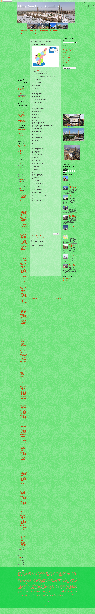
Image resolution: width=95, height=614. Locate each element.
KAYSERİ (44, 591)
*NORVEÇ (49, 581)
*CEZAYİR (43, 574)
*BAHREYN (74, 572)
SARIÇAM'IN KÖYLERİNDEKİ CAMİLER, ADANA (23, 488)
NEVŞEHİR (24, 592)
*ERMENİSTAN (28, 575)
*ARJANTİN (37, 572)
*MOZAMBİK (29, 581)
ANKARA (33, 588)
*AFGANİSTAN (24, 572)
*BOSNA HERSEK (44, 573)
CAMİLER (33, 33)
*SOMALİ (57, 582)
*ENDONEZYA (20, 575)
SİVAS (74, 592)
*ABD (19, 572)
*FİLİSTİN (61, 575)
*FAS (44, 575)
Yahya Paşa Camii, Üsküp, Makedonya (72, 216)
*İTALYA (25, 587)
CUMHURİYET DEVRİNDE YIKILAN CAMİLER (68, 50)
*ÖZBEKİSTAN (39, 586)
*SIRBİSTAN (52, 582)
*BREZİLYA (57, 573)
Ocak (21, 549)
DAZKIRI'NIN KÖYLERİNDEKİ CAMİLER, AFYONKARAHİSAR (23, 277)
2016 (20, 553)
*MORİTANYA (22, 581)
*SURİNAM (74, 582)
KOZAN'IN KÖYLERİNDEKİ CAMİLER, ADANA (23, 503)
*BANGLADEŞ (20, 573)
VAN (52, 594)
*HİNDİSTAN (28, 578)
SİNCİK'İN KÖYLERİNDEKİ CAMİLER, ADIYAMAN (23, 402)
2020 (20, 172)
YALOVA (56, 594)
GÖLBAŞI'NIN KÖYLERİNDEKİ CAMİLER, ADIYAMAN (23, 422)
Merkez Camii (36, 70)
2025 (20, 163)
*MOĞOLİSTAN (36, 581)
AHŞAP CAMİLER (66, 60)
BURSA (44, 590)
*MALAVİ (36, 580)
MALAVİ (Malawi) (21, 96)
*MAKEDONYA (29, 580)
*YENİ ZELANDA (73, 585)
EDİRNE (70, 590)
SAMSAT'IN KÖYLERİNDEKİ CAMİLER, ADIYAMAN (23, 412)
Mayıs (21, 190)
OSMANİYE (41, 592)
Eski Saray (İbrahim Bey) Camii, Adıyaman (23, 381)
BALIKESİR (68, 588)
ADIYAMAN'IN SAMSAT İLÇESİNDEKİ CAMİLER (23, 407)
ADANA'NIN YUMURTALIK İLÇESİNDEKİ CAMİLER (23, 459)
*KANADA (51, 578)
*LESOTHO (53, 579)
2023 (20, 167)
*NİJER (53, 581)
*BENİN (31, 573)
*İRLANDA (61, 586)
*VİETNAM (64, 585)
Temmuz (22, 186)
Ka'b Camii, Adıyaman (22, 377)
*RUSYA (41, 582)
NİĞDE (31, 592)
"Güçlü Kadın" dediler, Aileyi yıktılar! (22, 118)
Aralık (21, 177)
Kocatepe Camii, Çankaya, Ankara (72, 226)
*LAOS (49, 579)
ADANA (36, 235)
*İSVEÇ (76, 586)
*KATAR (62, 578)
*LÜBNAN (58, 579)
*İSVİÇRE (20, 587)
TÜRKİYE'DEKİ (33, 30)
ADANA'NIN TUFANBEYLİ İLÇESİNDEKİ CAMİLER (23, 469)
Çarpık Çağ (20, 133)
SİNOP (69, 592)
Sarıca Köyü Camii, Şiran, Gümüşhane (23, 332)
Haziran (22, 188)
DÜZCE (65, 590)
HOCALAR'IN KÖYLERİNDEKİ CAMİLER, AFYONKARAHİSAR (23, 259)
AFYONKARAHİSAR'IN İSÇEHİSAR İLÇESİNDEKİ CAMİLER (23, 248)
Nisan (21, 192)
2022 (20, 169)
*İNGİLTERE (51, 586)
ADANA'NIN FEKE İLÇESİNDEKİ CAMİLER (23, 517)
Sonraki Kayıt (33, 298)
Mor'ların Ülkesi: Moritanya (21, 89)
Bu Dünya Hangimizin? (22, 129)
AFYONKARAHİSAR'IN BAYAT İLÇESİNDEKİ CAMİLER (23, 311)
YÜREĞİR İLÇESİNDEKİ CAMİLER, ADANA (23, 449)
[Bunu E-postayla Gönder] (53, 234)
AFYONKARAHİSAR (70, 587)
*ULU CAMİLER (46, 585)
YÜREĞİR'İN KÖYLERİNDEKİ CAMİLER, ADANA (23, 454)
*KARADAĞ (57, 578)
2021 (20, 170)
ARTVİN (52, 588)
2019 (20, 174)
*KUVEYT (44, 579)
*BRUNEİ (61, 573)
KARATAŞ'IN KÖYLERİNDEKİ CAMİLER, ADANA (23, 508)
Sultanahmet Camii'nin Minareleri (72, 187)
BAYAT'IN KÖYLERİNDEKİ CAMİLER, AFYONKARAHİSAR (23, 316)
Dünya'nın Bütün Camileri (38, 6)
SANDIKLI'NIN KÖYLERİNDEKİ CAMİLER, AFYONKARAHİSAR (23, 231)
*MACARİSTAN (74, 579)
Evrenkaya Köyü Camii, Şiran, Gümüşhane (23, 365)
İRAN (37, 595)
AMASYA (27, 588)
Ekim (21, 181)
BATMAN (21, 590)
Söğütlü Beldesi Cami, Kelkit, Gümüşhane (23, 358)
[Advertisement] (45, 287)
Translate (72, 70)
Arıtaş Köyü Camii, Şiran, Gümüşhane (23, 348)
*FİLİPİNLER (55, 575)
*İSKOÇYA (66, 586)
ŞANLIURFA (54, 595)
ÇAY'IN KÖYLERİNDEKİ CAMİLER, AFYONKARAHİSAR (23, 295)
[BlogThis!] (55, 234)
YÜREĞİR (40, 235)
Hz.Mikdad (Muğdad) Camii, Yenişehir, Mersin (72, 196)
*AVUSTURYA (58, 572)
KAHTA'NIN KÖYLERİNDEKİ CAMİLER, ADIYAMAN (23, 417)
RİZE (47, 592)
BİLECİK (50, 590)
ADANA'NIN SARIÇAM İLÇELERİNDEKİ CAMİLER (23, 484)
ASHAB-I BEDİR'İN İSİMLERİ (21, 151)
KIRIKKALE (51, 591)
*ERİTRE (34, 575)
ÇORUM (26, 595)
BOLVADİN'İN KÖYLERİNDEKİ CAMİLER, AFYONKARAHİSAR (23, 306)
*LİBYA (68, 579)
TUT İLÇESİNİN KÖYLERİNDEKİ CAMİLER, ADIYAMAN (23, 393)
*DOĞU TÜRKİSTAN (72, 574)
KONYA (70, 591)
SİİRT (19, 594)
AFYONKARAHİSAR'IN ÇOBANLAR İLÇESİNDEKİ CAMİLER (23, 289)
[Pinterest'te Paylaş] (58, 234)
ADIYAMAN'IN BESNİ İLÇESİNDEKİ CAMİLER (23, 436)
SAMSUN (58, 592)
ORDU (36, 592)
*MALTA (55, 580)
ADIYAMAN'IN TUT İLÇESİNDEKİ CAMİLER (23, 388)
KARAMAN (36, 591)
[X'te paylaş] (56, 234)
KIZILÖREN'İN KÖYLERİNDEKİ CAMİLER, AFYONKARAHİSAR (23, 242)
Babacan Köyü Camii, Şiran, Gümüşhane (23, 362)
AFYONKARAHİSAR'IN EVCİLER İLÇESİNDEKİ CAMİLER (23, 265)
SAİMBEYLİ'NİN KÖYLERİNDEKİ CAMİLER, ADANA (23, 498)
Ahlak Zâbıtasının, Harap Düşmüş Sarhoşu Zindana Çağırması (22, 115)
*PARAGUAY (20, 582)
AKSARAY (20, 588)
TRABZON (36, 594)
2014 (20, 557)
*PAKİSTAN (64, 581)
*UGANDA (40, 585)
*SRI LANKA (63, 582)
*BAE (69, 572)
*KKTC (25, 579)
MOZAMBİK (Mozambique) (20, 91)
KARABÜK (30, 591)
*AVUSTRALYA (51, 572)
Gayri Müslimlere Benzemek (21, 156)
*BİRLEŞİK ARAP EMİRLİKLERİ (27, 574)
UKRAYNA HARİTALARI (20, 94)
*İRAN (56, 586)
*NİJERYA (58, 581)
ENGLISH (65, 62)
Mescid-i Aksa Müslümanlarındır (72, 207)
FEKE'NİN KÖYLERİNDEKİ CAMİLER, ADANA (23, 522)
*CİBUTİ (47, 574)
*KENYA (74, 578)
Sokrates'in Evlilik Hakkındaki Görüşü (21, 112)
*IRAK (34, 578)
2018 (20, 176)
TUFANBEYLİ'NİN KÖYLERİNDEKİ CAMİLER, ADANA (23, 474)
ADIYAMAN (61, 587)
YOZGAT (61, 594)
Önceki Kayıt (57, 298)
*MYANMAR (43, 581)
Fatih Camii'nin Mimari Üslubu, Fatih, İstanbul (73, 245)
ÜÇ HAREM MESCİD (67, 55)
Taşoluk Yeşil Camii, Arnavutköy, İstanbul (72, 255)
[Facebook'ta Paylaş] (57, 234)
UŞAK (48, 594)
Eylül (21, 183)
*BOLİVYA (36, 573)
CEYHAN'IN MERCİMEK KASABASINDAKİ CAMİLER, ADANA (23, 532)
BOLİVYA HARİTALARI (22, 97)
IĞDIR (25, 591)
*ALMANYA (30, 572)
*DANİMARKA (53, 574)
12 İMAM (20, 153)
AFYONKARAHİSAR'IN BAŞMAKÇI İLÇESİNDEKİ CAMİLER (23, 322)
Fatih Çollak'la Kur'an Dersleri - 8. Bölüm (22, 146)
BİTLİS (60, 590)
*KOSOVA (39, 579)
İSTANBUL (43, 595)
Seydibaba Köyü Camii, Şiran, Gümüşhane (23, 369)
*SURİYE (19, 584)
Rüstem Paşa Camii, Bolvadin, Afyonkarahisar (23, 301)
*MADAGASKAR (22, 580)
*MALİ (59, 580)
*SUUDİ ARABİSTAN (39, 584)
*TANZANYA (59, 584)
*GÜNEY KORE (46, 576)
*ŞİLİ (29, 587)
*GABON (66, 575)
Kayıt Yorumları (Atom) (37, 301)
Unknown (66, 280)
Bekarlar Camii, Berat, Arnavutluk (72, 177)
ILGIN (76, 590)
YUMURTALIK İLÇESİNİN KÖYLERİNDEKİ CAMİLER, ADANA (23, 464)
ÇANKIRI (21, 595)
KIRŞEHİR (64, 591)
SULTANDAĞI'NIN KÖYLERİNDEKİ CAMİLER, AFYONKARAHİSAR (23, 213)
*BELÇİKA (27, 573)
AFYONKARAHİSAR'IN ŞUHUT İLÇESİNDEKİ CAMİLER (23, 197)
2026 (20, 161)
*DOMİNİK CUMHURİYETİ (62, 574)
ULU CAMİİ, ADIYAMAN (23, 384)
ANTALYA (39, 588)
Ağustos (22, 184)
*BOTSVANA (52, 573)
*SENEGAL (47, 582)
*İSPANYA (71, 586)
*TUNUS (24, 585)
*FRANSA (49, 575)
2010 (20, 564)
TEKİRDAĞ (24, 594)
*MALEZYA (50, 580)
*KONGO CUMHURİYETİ (32, 579)
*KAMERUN (46, 578)
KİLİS (19, 592)
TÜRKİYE (69, 126)
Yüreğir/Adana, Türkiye (40, 237)
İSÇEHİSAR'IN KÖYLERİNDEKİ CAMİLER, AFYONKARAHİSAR (23, 254)
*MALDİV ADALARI (43, 580)
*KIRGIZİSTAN (20, 579)
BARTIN (75, 588)
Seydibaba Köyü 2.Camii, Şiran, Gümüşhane (23, 351)
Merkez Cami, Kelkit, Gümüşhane (23, 340)
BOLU (31, 590)
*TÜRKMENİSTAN (34, 585)
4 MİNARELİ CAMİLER (35, 587)
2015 (20, 555)
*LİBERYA (64, 579)
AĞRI (63, 588)
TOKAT (29, 594)
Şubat (21, 547)
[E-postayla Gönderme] (51, 233)
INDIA (21, 591)
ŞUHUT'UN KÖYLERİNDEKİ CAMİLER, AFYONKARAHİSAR (23, 202)
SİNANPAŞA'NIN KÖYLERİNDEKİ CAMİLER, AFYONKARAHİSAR (23, 225)
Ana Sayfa (45, 298)
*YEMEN (68, 585)
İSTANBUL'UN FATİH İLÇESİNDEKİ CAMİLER (73, 236)
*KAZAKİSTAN (68, 578)
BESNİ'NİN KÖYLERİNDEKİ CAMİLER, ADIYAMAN (23, 441)
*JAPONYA (39, 578)
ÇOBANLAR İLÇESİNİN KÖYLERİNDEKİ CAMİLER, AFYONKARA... (23, 283)
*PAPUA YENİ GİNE (72, 581)
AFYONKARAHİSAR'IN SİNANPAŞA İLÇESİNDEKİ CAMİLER (23, 219)
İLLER (64, 52)
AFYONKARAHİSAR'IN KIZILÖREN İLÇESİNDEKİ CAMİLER (23, 236)
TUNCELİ (43, 594)
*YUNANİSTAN (20, 586)
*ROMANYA (36, 582)
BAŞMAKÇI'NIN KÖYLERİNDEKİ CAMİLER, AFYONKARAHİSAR (23, 328)
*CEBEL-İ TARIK (37, 574)
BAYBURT (26, 590)
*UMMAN (54, 585)
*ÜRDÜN (45, 586)
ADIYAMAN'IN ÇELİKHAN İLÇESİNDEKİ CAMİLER (23, 426)
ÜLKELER (65, 54)
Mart (21, 193)
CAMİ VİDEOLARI (66, 57)
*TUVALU (28, 585)
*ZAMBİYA (27, 586)
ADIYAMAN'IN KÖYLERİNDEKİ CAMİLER (23, 444)
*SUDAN (68, 582)
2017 (20, 551)
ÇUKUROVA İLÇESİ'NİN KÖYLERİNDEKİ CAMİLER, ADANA (23, 527)
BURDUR (38, 590)
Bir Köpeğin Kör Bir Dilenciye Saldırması (22, 121)
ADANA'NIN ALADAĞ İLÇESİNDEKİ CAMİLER (23, 544)
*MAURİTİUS (65, 580)
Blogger (44, 605)
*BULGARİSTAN (68, 573)
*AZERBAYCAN (64, 572)
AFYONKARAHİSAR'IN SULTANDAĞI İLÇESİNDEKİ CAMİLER (23, 207)
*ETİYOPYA (40, 575)
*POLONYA (26, 582)
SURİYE (64, 592)
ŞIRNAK (59, 595)
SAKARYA (52, 592)
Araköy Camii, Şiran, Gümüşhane (23, 344)
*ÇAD (31, 586)
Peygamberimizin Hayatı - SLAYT (21, 149)
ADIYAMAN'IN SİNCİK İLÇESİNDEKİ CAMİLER (23, 398)
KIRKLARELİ (57, 591)
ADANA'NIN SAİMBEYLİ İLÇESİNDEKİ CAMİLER (23, 493)
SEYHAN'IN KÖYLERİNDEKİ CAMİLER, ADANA (23, 479)
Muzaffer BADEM (68, 278)
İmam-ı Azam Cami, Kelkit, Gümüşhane (23, 336)
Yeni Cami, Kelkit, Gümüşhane (23, 355)
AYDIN (58, 588)
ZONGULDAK (67, 594)
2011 (20, 562)
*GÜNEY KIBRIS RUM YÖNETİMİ (34, 576)
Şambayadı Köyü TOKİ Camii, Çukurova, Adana (23, 512)
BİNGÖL (56, 590)
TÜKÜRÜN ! (20, 135)
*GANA (71, 575)
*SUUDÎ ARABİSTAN (27, 584)
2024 (20, 165)
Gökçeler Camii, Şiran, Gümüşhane (23, 373)
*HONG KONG (22, 578)
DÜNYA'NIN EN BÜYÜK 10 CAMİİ (72, 265)
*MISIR (76, 580)
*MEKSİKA (71, 580)
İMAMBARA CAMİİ (32, 595)
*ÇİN (34, 586)
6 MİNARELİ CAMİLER (47, 587)
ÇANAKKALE (74, 594)
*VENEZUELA (60, 585)
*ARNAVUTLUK (44, 572)
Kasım (21, 179)
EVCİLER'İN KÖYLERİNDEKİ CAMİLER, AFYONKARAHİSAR (23, 271)
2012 (20, 560)
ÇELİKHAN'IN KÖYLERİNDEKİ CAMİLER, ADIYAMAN (23, 431)
